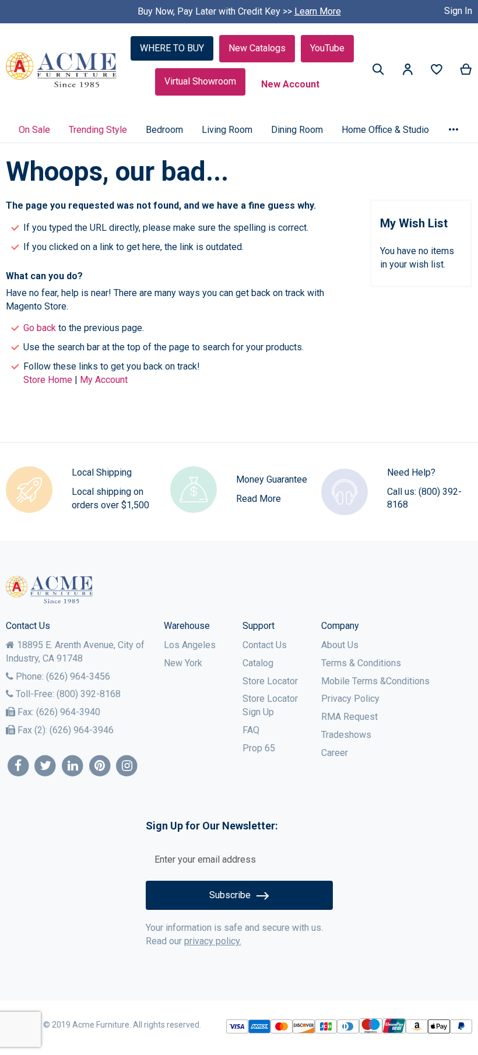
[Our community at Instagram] (127, 766)
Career (334, 752)
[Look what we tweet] (45, 766)
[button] (407, 71)
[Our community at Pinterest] (100, 766)
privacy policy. (212, 941)
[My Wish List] (436, 72)
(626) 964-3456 (78, 676)
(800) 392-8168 (89, 693)
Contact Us (264, 644)
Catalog (257, 663)
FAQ (250, 730)
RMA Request (349, 716)
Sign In (458, 10)
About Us (339, 644)
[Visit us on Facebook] (18, 766)
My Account (104, 379)
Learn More (317, 11)
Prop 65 (258, 748)
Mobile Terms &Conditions (375, 681)
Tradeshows (346, 734)
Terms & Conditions (361, 663)
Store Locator (270, 681)
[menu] (239, 129)
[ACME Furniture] (61, 70)
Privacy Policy (350, 698)
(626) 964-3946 (82, 730)
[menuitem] (34, 129)
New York (183, 663)
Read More (258, 498)
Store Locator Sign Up (270, 705)
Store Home (47, 379)
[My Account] (407, 71)
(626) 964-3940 (68, 712)
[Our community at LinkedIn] (72, 766)
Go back (39, 327)
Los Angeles (190, 644)
